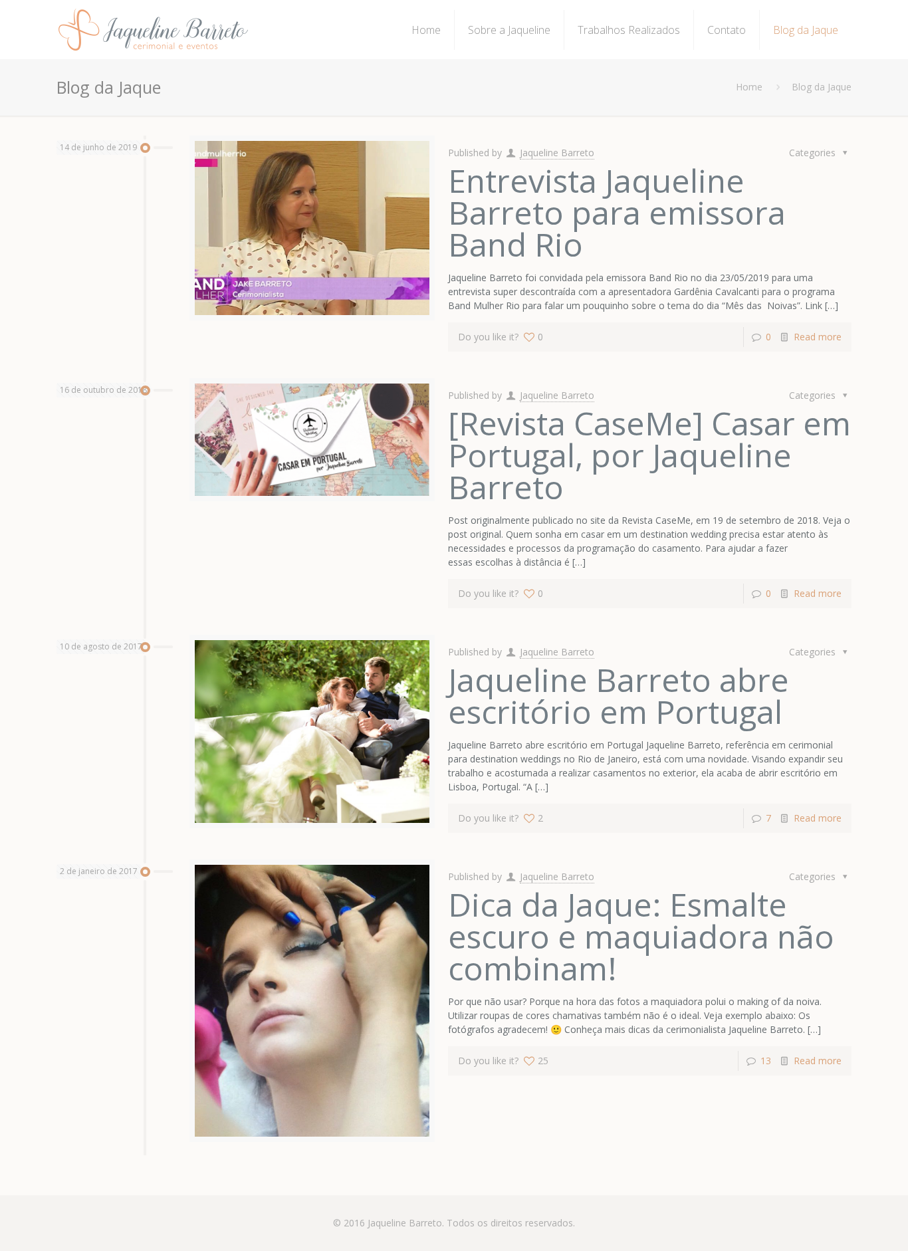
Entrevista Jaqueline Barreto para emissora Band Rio (617, 212)
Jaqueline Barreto (557, 152)
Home (749, 86)
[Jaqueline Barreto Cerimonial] (154, 29)
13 (765, 1060)
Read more (818, 336)
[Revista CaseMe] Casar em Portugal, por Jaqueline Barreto (649, 455)
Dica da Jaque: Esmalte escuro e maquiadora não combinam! (641, 936)
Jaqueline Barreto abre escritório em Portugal (618, 695)
